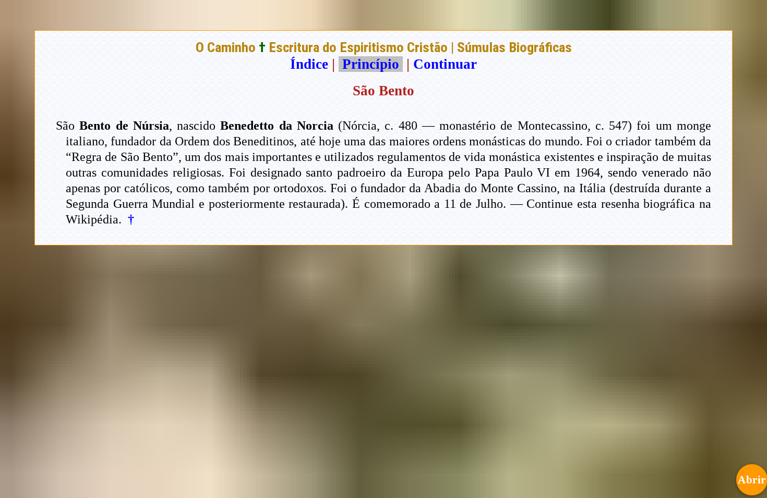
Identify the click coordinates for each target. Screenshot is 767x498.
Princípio (371, 64)
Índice (309, 64)
